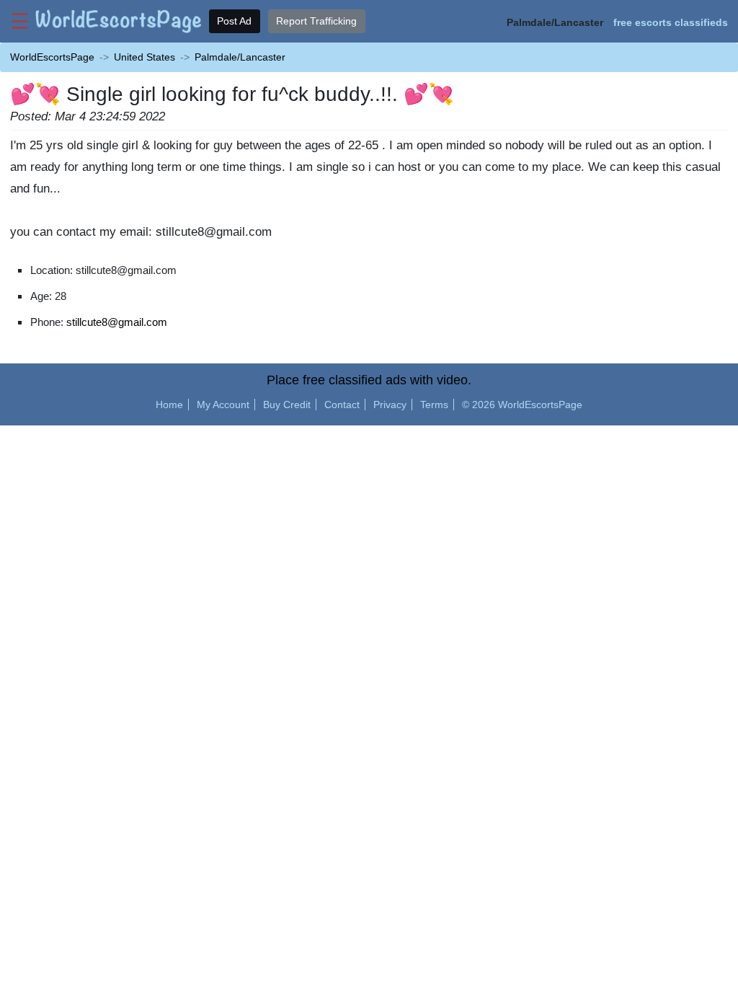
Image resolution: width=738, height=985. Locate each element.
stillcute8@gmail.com (116, 322)
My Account (223, 404)
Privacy (389, 404)
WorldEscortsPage (52, 57)
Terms (434, 404)
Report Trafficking (316, 21)
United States (144, 57)
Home (169, 404)
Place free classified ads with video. (369, 380)
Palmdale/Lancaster (240, 57)
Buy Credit (287, 404)
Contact (342, 404)
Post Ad (234, 21)
